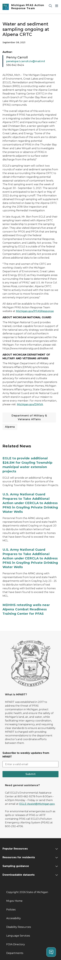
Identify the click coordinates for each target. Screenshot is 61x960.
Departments (14, 953)
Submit (30, 774)
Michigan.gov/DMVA (30, 404)
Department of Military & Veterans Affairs (29, 417)
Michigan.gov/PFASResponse (35, 311)
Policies (10, 909)
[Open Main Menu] (56, 6)
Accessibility (13, 918)
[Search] (50, 6)
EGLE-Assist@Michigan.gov (37, 803)
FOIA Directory (15, 944)
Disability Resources (18, 927)
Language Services (18, 935)
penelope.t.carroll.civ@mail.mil (25, 61)
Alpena (10, 426)
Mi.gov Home (14, 900)
